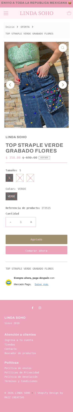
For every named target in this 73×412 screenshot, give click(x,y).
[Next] (63, 85)
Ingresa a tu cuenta (18, 340)
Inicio (9, 26)
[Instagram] (40, 308)
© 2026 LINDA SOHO (17, 392)
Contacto (10, 348)
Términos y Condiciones (20, 381)
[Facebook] (32, 308)
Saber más (41, 284)
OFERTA (25, 26)
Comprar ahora (36, 250)
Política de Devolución (20, 376)
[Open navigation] (6, 13)
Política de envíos (17, 368)
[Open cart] (69, 13)
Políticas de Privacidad (21, 372)
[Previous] (10, 85)
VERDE (11, 196)
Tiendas (9, 344)
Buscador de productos (20, 353)
